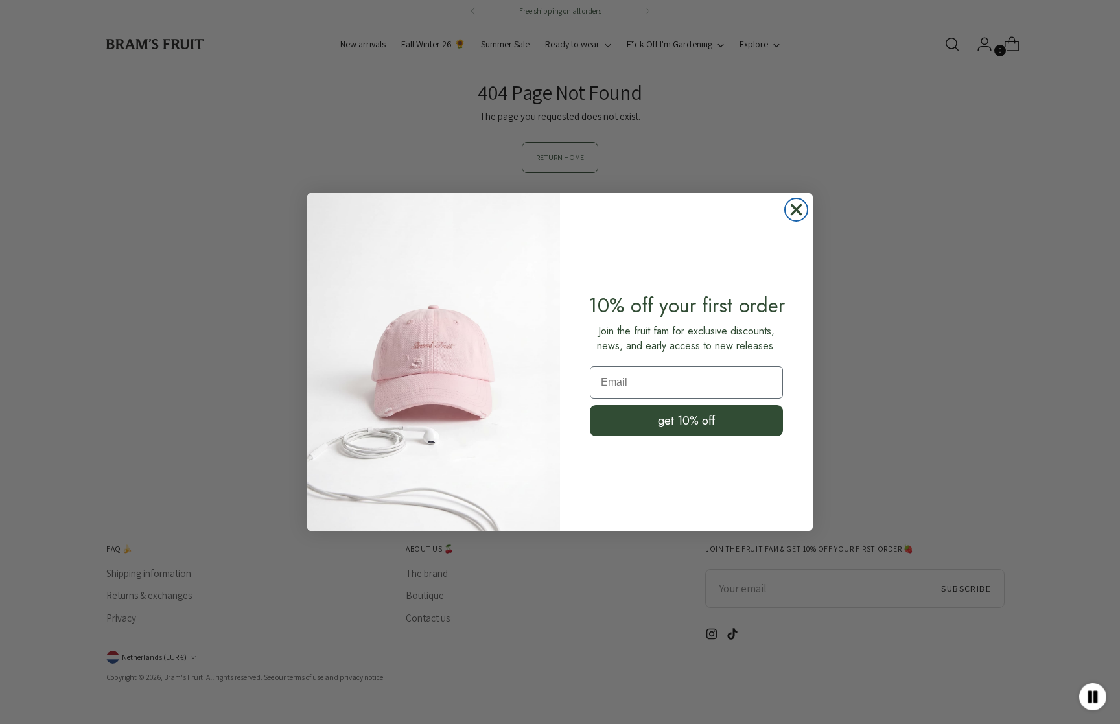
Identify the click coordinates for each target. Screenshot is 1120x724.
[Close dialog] (796, 209)
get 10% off (686, 420)
